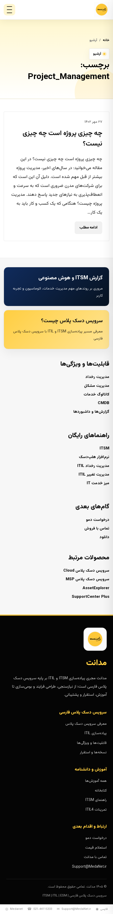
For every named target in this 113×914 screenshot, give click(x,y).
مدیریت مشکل (96, 386)
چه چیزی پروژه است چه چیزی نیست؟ (62, 138)
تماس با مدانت (95, 857)
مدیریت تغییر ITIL (94, 475)
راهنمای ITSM (96, 800)
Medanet (14, 909)
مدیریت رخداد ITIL (93, 466)
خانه (106, 40)
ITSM (104, 448)
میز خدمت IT (98, 483)
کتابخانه (101, 791)
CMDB (103, 403)
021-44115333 (39, 909)
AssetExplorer (96, 588)
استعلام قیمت (96, 848)
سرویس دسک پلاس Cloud (86, 571)
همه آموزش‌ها (96, 781)
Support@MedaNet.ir (89, 867)
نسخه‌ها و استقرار (93, 752)
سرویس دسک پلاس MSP (87, 579)
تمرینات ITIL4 (96, 810)
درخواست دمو (97, 520)
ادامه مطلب (88, 228)
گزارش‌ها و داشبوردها (91, 412)
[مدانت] (86, 9)
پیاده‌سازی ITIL (96, 733)
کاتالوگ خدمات (96, 395)
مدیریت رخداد (97, 377)
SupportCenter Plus (90, 597)
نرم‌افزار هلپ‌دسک (94, 457)
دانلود (104, 537)
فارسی (102, 909)
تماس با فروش (96, 529)
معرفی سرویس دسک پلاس (86, 724)
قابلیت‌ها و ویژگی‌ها (92, 743)
